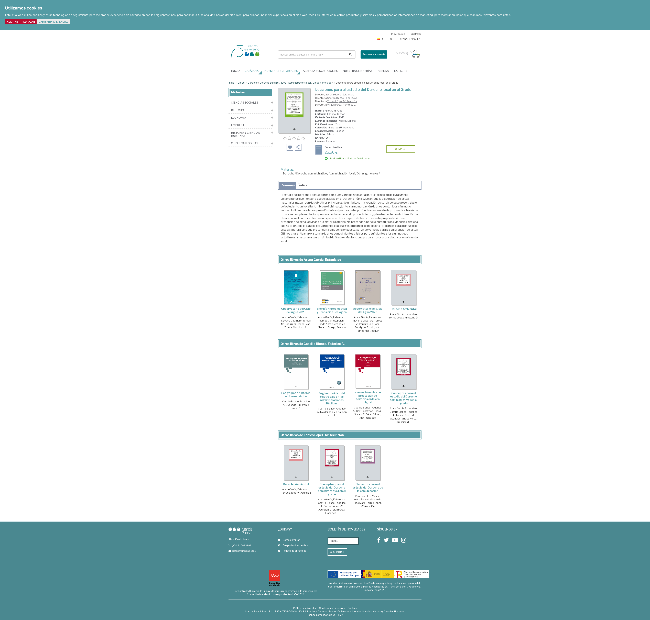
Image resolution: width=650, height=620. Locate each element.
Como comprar (291, 539)
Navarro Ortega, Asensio (332, 327)
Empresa (237, 125)
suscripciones (320, 70)
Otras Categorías (244, 143)
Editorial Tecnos (336, 114)
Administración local (299, 82)
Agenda (383, 70)
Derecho (253, 82)
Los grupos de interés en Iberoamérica (295, 394)
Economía (238, 117)
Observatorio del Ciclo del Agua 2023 (367, 310)
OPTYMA (338, 614)
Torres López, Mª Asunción (342, 101)
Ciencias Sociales (244, 102)
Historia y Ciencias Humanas (245, 134)
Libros (241, 82)
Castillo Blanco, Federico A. (342, 97)
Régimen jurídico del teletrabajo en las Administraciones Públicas (332, 398)
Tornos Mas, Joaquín (296, 327)
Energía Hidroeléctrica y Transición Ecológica (332, 310)
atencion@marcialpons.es (244, 551)
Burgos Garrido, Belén (331, 320)
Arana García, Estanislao (340, 94)
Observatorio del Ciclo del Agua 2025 (296, 310)
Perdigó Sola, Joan (369, 324)
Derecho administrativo (272, 82)
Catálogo (252, 70)
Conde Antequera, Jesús (331, 324)
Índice (302, 185)
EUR (391, 39)
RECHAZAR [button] (28, 21)
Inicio (236, 70)
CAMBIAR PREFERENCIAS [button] (53, 21)
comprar (400, 149)
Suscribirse (337, 552)
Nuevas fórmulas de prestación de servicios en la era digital (367, 397)
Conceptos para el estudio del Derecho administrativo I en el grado (403, 398)
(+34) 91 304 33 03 (241, 545)
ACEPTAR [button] (12, 21)
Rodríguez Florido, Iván (297, 324)
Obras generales (322, 82)
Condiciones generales (332, 608)
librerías (358, 70)
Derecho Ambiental (404, 309)
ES (382, 39)
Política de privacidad (294, 550)
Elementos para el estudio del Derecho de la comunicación (367, 488)
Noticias (400, 70)
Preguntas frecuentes (295, 545)
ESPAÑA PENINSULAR (410, 39)
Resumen (288, 185)
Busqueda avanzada (374, 54)
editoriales (281, 70)
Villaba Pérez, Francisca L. (341, 104)
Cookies (352, 608)
